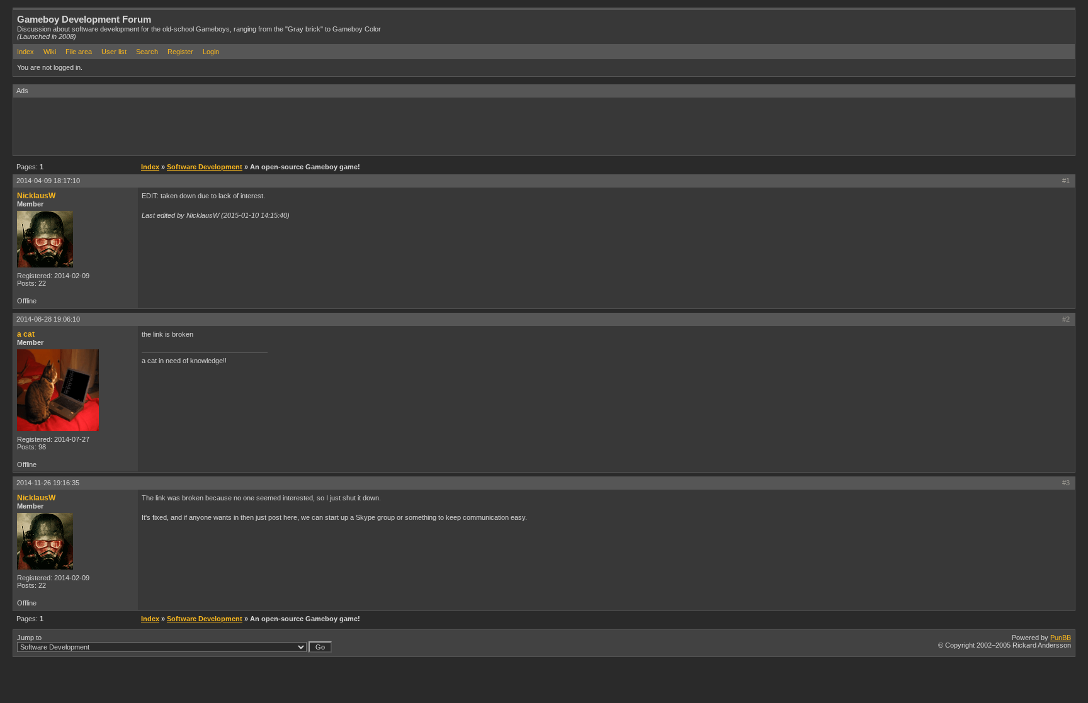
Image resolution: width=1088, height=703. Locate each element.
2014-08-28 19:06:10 (48, 319)
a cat (26, 334)
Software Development (204, 167)
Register (180, 51)
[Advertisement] (242, 126)
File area (78, 51)
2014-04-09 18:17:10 (48, 180)
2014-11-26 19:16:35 (47, 482)
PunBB (1060, 637)
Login (211, 51)
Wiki (49, 51)
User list (114, 51)
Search (147, 51)
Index (25, 51)
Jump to (29, 637)
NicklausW (36, 195)
